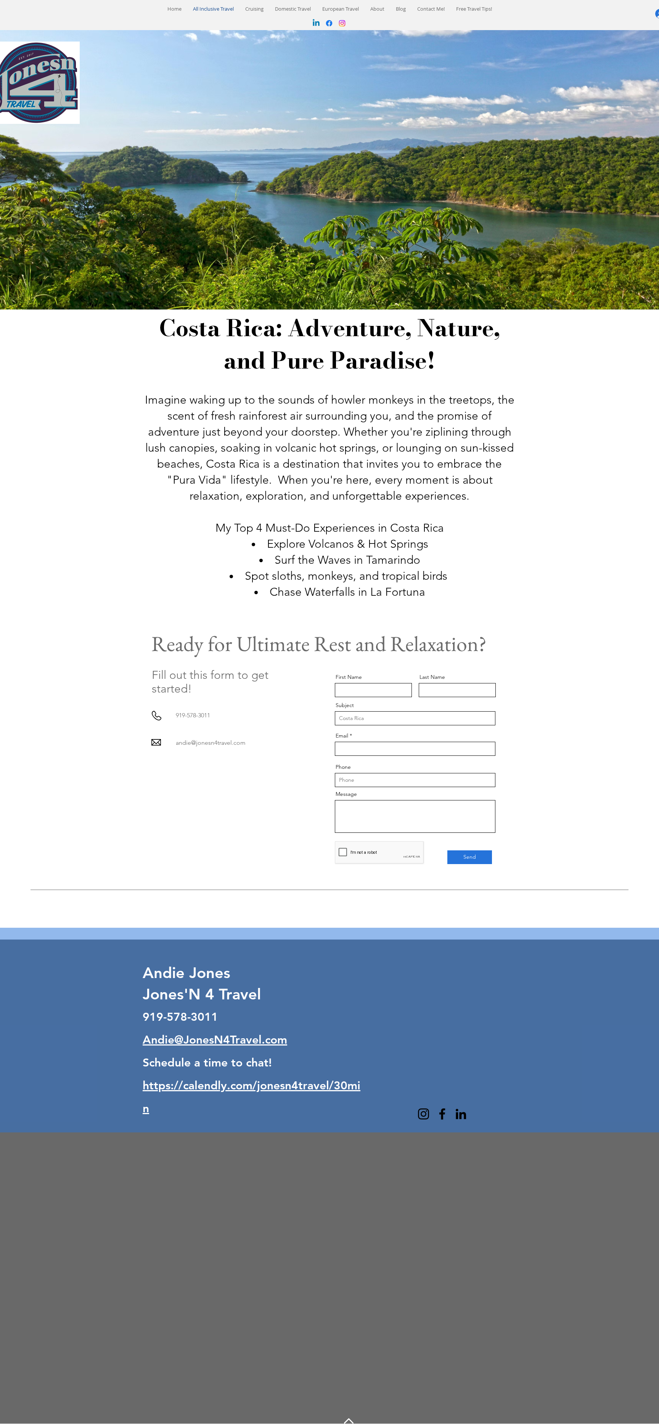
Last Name (432, 677)
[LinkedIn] (460, 1113)
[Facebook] (329, 23)
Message (346, 794)
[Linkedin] (316, 23)
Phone (343, 767)
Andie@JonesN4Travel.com (215, 1040)
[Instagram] (342, 23)
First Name (349, 677)
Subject (345, 705)
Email (342, 735)
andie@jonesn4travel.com (211, 742)
